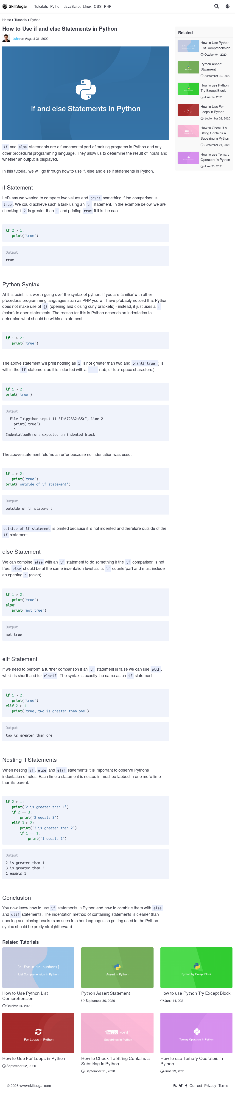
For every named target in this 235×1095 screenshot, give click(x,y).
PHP (108, 6)
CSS (98, 6)
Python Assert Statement (211, 66)
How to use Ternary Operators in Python (215, 157)
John (16, 38)
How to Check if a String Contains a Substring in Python (215, 133)
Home (6, 19)
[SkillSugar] (14, 6)
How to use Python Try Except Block (214, 88)
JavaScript (72, 6)
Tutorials (41, 6)
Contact (196, 1085)
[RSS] (175, 1085)
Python (56, 6)
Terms (223, 1085)
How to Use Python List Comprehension (215, 45)
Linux (87, 6)
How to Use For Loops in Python (212, 109)
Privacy (210, 1085)
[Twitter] (181, 1085)
